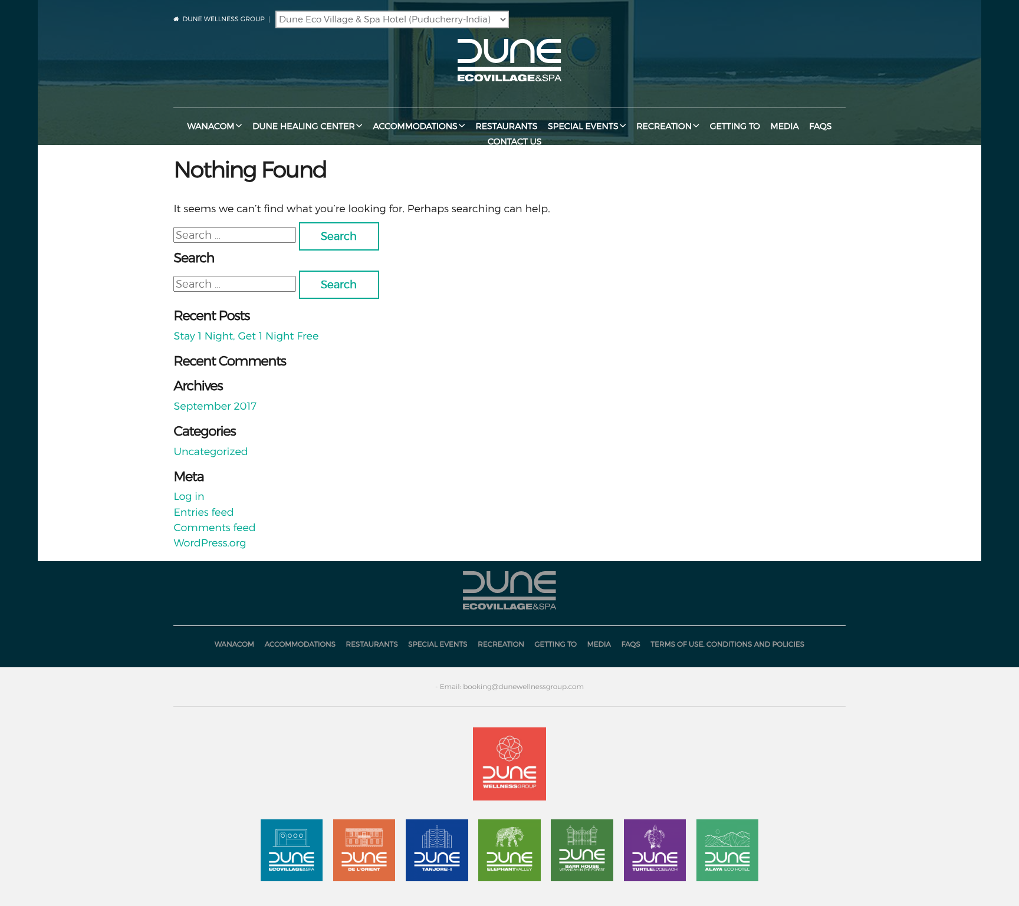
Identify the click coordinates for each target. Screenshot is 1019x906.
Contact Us (514, 142)
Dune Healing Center (303, 126)
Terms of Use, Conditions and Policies (727, 644)
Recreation (664, 126)
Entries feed (203, 512)
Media (784, 126)
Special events (583, 126)
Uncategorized (210, 452)
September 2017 (215, 406)
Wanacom (210, 126)
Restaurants (506, 126)
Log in (188, 496)
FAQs (820, 126)
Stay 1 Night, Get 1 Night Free (245, 336)
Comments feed (214, 528)
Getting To (735, 126)
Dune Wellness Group (224, 19)
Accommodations (415, 126)
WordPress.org (209, 543)
